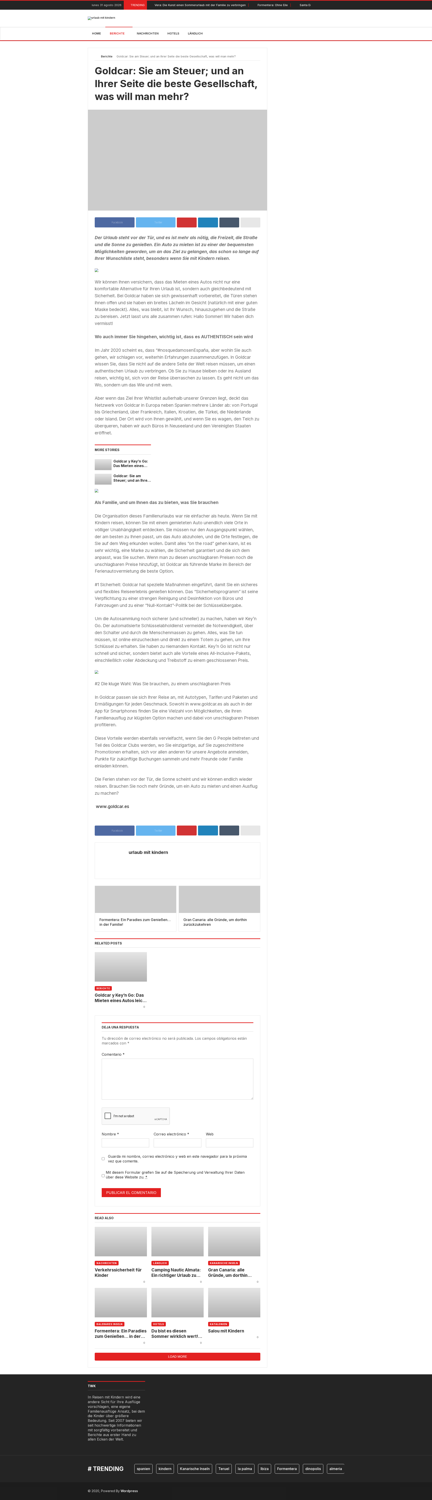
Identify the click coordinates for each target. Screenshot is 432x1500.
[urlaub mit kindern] (101, 18)
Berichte (106, 56)
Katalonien (218, 1324)
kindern (165, 1468)
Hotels (158, 1324)
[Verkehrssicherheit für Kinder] (121, 1241)
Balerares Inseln (110, 1324)
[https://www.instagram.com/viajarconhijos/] (338, 5)
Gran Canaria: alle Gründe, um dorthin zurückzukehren (228, 1272)
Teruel (223, 1468)
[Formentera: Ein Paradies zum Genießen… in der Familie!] (121, 1302)
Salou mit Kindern (226, 1331)
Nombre (110, 1134)
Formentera (287, 1468)
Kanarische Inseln (224, 1263)
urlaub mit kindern (148, 852)
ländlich (160, 1263)
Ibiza (265, 1468)
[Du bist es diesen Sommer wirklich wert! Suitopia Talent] (177, 1302)
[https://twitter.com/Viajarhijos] (333, 5)
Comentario (113, 1054)
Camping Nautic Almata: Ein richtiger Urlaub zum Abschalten (176, 1272)
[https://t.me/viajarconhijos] (343, 5)
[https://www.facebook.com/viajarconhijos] (328, 5)
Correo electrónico (171, 1134)
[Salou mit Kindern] (234, 1302)
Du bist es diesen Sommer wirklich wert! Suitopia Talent (174, 1333)
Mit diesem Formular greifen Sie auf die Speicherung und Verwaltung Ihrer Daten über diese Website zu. (175, 1174)
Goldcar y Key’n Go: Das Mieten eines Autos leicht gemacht (130, 463)
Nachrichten (107, 1263)
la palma (245, 1468)
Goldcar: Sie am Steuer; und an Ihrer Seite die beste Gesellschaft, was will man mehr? (131, 478)
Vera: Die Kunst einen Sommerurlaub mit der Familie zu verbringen (200, 5)
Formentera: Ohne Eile (273, 5)
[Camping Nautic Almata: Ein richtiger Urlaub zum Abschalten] (177, 1241)
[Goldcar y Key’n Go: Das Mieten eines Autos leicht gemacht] (103, 464)
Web (210, 1134)
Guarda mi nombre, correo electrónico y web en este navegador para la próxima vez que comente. (177, 1158)
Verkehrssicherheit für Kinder (118, 1272)
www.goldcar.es (112, 806)
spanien (143, 1468)
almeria (335, 1468)
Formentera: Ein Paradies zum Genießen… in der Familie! (120, 1333)
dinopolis (313, 1468)
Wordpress (129, 1491)
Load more (177, 1356)
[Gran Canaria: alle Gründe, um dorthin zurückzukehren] (234, 1241)
